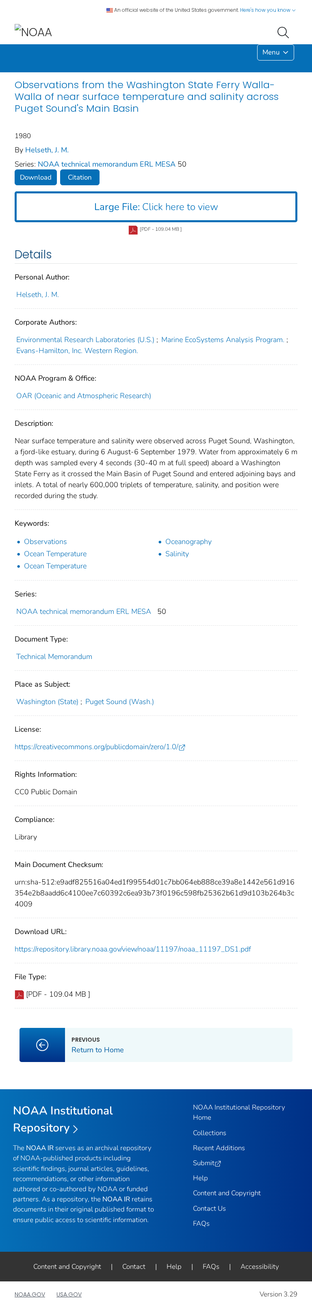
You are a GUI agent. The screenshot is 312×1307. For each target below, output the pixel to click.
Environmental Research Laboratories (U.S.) (85, 340)
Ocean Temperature (55, 554)
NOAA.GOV (30, 1294)
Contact (133, 1266)
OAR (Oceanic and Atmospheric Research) (83, 396)
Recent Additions (219, 1148)
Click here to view (156, 206)
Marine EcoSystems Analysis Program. (222, 340)
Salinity (177, 554)
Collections (209, 1133)
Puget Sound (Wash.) (119, 702)
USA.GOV (69, 1294)
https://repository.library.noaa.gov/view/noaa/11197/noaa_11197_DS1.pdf (133, 949)
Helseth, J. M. (47, 150)
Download (36, 177)
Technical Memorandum (54, 656)
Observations (45, 541)
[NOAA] (33, 32)
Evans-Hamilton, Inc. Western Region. (77, 350)
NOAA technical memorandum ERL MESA (108, 164)
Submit (203, 1163)
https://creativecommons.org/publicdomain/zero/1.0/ (96, 747)
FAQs (201, 1223)
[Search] (284, 31)
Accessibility (259, 1266)
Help (200, 1178)
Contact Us (209, 1208)
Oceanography (188, 541)
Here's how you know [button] (266, 10)
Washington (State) (47, 702)
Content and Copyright (227, 1193)
